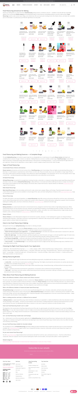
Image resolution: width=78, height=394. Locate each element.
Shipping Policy (19, 376)
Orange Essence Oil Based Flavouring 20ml (61, 116)
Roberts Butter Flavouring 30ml (60, 75)
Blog (16, 372)
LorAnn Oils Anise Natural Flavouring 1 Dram (51, 96)
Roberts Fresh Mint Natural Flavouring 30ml (23, 116)
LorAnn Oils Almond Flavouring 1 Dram (32, 138)
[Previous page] (33, 151)
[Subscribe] (48, 354)
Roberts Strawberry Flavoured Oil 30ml (51, 75)
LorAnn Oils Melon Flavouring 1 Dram (32, 32)
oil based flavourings (68, 183)
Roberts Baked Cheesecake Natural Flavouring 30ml (42, 54)
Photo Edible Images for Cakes (46, 375)
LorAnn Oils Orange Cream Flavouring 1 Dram (23, 75)
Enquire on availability (23, 39)
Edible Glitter (44, 366)
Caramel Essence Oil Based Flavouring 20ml (23, 32)
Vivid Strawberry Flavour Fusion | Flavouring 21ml (60, 54)
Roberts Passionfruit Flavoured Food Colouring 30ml (42, 138)
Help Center (18, 380)
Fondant (43, 372)
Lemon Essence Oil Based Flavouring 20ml (61, 96)
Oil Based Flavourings (24, 341)
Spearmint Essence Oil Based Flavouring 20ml (23, 96)
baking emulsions (26, 211)
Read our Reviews (19, 374)
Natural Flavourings (7, 341)
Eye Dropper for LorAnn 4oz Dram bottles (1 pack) (22, 54)
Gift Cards (18, 370)
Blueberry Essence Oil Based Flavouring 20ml (70, 96)
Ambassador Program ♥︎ (20, 368)
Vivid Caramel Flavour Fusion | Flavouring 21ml (70, 116)
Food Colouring (44, 368)
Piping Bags (43, 370)
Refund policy (30, 391)
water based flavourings (66, 191)
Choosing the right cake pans (33, 375)
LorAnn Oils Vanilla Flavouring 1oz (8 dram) (41, 75)
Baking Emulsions (34, 341)
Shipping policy (49, 391)
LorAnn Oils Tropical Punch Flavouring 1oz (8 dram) (52, 54)
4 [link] (45, 150)
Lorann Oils (41, 341)
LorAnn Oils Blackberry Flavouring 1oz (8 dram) (61, 32)
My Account (18, 364)
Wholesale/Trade (19, 366)
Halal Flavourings (15, 341)
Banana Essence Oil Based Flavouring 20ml (70, 54)
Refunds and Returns (20, 378)
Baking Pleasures (24, 391)
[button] (13, 5)
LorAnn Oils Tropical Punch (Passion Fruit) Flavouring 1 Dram (42, 116)
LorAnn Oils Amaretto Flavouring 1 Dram (42, 32)
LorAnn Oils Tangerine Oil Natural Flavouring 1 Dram (33, 96)
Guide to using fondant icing (34, 377)
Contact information (56, 391)
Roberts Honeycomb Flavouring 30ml (32, 116)
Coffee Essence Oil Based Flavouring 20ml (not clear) (70, 32)
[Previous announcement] (3, 1)
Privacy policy (36, 391)
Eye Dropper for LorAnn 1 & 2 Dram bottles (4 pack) (51, 32)
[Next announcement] (74, 1)
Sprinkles (43, 364)
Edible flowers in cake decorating (33, 371)
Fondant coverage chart (33, 365)
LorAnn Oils (27, 263)
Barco (46, 341)
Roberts (49, 341)
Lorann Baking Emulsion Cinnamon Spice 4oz (70, 75)
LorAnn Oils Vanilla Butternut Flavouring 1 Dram (33, 75)
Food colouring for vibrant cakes (33, 368)
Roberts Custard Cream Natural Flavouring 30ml (61, 138)
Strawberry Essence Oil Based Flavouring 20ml (70, 138)
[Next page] (61, 151)
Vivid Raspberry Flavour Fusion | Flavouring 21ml (51, 116)
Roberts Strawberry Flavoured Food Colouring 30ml (32, 54)
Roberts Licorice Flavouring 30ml (22, 138)
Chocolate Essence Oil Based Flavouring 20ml (42, 96)
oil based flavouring (14, 328)
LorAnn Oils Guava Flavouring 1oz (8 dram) (51, 138)
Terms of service (42, 391)
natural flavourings (39, 201)
